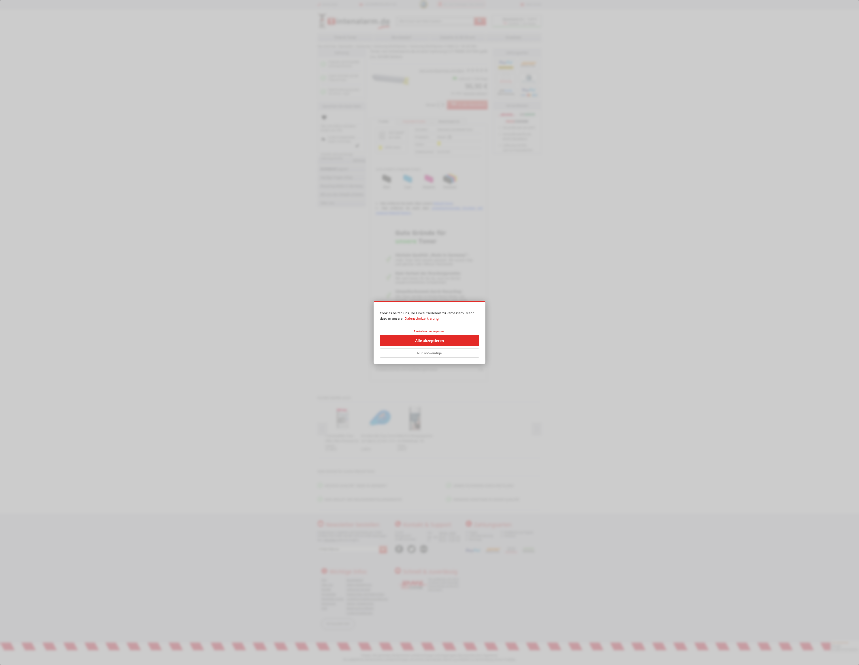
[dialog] (429, 332)
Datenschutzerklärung (422, 318)
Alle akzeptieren (429, 340)
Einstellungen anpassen (429, 331)
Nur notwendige (429, 353)
